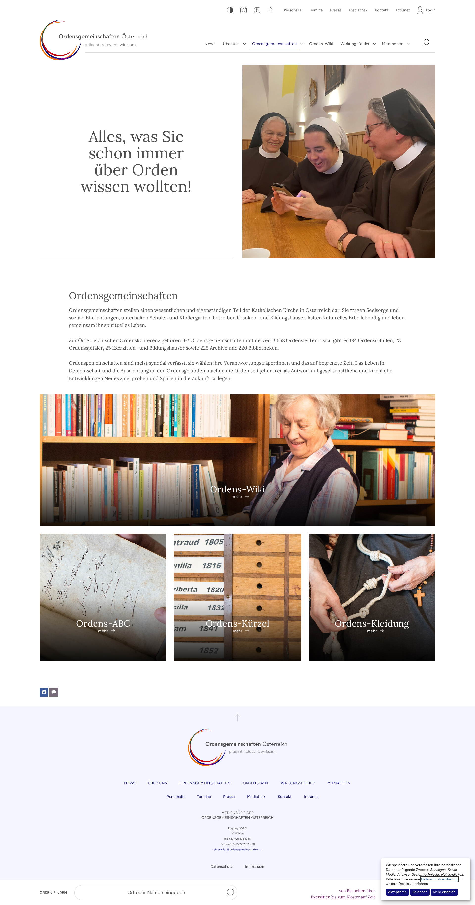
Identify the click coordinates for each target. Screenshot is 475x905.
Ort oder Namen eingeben (156, 892)
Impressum (254, 866)
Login (430, 10)
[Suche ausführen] (230, 893)
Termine (316, 10)
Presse (336, 10)
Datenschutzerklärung (439, 879)
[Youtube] (257, 10)
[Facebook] (271, 10)
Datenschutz (222, 866)
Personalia (293, 10)
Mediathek (358, 10)
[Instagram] (243, 10)
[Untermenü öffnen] (244, 44)
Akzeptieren (397, 892)
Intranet (403, 10)
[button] (44, 692)
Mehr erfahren (444, 892)
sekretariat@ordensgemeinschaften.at (237, 849)
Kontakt (382, 10)
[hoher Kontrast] (230, 10)
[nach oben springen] (237, 717)
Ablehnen (419, 892)
